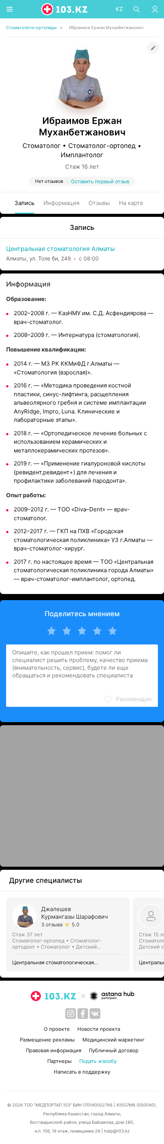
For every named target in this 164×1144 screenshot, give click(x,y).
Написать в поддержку (82, 1072)
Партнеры (59, 1061)
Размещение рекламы (47, 1040)
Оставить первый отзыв (100, 181)
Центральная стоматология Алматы (60, 248)
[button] (128, 699)
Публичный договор (113, 1050)
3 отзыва (52, 924)
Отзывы (99, 203)
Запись (24, 203)
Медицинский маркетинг (113, 1040)
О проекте (57, 1029)
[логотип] (64, 9)
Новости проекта (98, 1029)
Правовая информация (53, 1050)
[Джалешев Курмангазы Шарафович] (69, 935)
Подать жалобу (98, 1061)
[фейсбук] (82, 1013)
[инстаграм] (70, 1013)
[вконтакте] (95, 1013)
